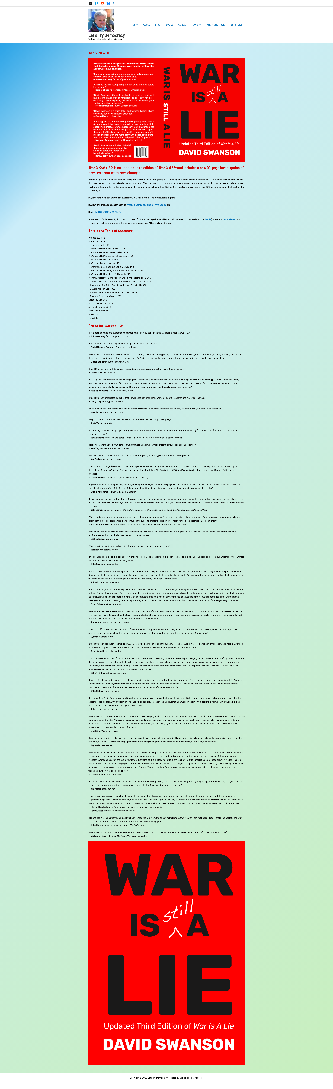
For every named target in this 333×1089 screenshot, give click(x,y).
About (146, 24)
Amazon (131, 205)
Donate (197, 24)
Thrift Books (160, 205)
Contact (182, 24)
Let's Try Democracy (106, 35)
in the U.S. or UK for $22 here (106, 212)
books (208, 219)
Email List (236, 24)
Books (169, 24)
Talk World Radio (215, 24)
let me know (229, 219)
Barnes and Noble (144, 205)
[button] (114, 3)
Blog (157, 24)
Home (134, 24)
